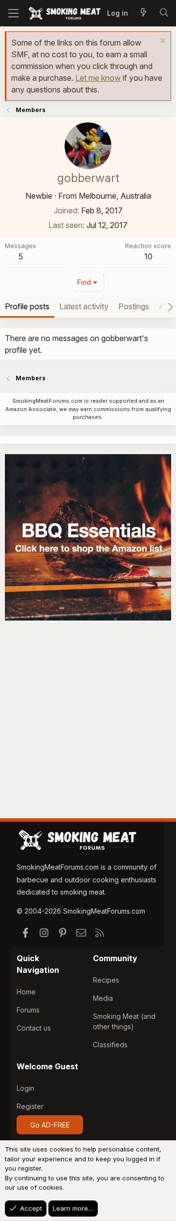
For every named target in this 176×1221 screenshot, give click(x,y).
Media (103, 998)
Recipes (106, 980)
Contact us (34, 1028)
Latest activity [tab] (84, 306)
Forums (28, 1010)
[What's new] (143, 13)
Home (26, 992)
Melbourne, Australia (115, 196)
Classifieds (110, 1044)
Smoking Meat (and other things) (124, 1021)
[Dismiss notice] (161, 42)
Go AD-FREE (50, 1125)
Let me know (98, 78)
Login (25, 1088)
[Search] (164, 13)
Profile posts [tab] (27, 306)
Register (30, 1106)
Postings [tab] (133, 306)
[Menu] (13, 13)
